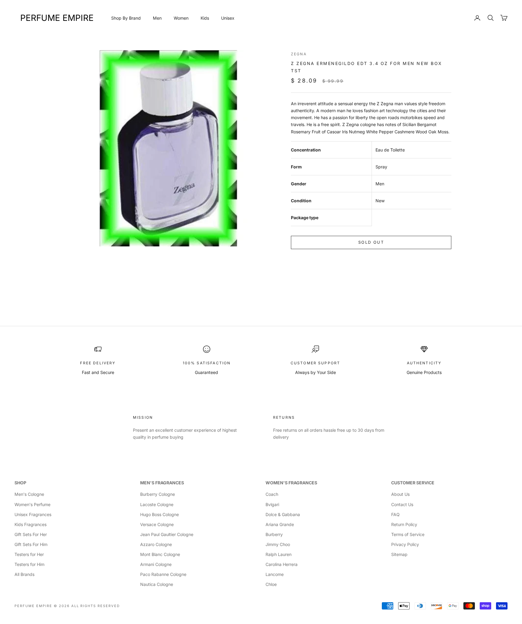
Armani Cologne (156, 564)
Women (181, 18)
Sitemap (399, 554)
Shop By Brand (126, 18)
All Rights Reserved (95, 606)
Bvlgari (272, 504)
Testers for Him (29, 564)
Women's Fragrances (291, 482)
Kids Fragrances (30, 524)
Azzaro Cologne (156, 544)
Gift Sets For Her (30, 534)
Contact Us (402, 504)
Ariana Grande (280, 524)
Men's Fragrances (162, 482)
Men (157, 18)
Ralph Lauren (279, 554)
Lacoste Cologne (156, 504)
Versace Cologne (157, 524)
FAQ (395, 514)
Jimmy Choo (278, 544)
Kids (205, 18)
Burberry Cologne (157, 494)
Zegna (299, 54)
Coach (272, 494)
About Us (400, 494)
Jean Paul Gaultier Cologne (166, 534)
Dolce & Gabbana (283, 514)
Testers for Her (29, 554)
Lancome (275, 574)
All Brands (24, 574)
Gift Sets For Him (30, 544)
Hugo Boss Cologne (159, 514)
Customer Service (412, 482)
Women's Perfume (32, 504)
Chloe (271, 584)
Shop (20, 482)
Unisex (227, 18)
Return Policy (404, 524)
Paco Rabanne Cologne (163, 574)
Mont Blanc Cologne (160, 554)
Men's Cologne (29, 494)
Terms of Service (407, 534)
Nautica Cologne (156, 584)
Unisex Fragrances (32, 514)
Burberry (274, 534)
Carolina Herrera (282, 564)
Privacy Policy (405, 544)
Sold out (371, 242)
